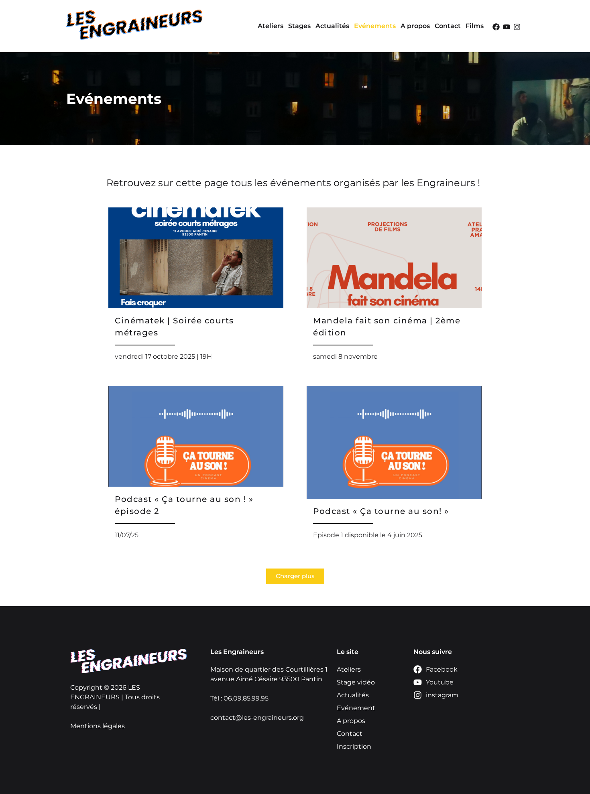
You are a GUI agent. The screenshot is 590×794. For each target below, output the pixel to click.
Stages (299, 26)
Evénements (375, 26)
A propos (415, 26)
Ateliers (270, 26)
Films (475, 26)
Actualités (332, 26)
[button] (295, 576)
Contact (448, 26)
